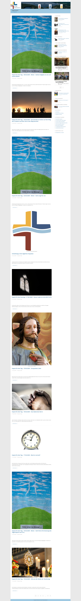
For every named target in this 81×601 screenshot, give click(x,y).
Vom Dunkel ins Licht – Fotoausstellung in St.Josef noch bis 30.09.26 (63, 24)
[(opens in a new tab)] (56, 101)
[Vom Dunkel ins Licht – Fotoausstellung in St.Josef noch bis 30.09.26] (56, 25)
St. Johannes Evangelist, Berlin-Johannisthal (61, 122)
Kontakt (68, 0)
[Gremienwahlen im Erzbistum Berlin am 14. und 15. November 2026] (56, 94)
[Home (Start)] (12, 11)
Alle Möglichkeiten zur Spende (59, 132)
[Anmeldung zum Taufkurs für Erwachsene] (56, 53)
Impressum (60, 0)
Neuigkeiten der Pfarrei (58, 114)
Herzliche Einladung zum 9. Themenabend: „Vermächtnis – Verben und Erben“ (62, 45)
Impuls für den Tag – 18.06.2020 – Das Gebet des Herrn (27, 412)
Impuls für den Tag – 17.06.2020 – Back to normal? (26, 455)
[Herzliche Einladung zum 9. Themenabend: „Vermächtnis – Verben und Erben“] (56, 46)
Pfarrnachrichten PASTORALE (59, 113)
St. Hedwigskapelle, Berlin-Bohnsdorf (60, 126)
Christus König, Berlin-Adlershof (59, 124)
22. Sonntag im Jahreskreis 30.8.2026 (63, 106)
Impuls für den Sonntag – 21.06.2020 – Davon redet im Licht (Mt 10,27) (32, 297)
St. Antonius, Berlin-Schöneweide (60, 121)
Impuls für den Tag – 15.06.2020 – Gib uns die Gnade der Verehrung (31, 579)
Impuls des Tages (20, 78)
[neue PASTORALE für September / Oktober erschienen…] (56, 19)
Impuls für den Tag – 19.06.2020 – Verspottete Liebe (26, 368)
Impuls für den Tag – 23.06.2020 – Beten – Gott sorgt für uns (29, 195)
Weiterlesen (14, 207)
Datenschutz (64, 0)
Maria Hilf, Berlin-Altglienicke (59, 125)
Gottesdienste (57, 111)
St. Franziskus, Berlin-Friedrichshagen (60, 120)
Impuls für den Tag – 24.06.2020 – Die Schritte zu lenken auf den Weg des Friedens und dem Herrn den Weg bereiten (31, 120)
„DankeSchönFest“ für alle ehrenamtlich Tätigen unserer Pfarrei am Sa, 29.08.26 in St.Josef (63, 31)
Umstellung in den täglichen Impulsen (22, 253)
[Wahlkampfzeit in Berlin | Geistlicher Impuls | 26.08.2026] (56, 39)
